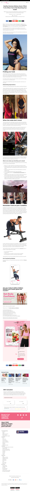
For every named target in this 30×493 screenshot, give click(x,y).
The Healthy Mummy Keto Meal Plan (18, 172)
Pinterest (3, 452)
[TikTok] (22, 418)
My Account (3, 464)
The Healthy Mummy (4, 430)
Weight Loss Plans (5, 457)
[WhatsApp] (19, 21)
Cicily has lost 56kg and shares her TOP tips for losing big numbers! (25, 380)
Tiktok (3, 454)
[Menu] (1, 2)
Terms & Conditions (17, 477)
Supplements (4, 459)
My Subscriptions (4, 468)
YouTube (3, 453)
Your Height (9, 401)
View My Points (4, 469)
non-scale (21, 248)
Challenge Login (4, 466)
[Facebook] (7, 21)
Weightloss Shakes (5, 458)
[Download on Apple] (12, 487)
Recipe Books (4, 460)
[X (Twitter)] (10, 21)
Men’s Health (4, 462)
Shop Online (3, 455)
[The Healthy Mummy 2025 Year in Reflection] (4, 375)
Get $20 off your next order (6, 470)
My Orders (3, 467)
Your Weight (21, 401)
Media (3, 432)
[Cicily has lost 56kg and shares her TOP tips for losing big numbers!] (25, 375)
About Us (3, 431)
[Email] (23, 21)
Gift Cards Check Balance (6, 471)
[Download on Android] (17, 487)
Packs (3, 461)
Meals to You (4, 463)
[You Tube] (26, 415)
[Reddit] (16, 21)
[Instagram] (21, 415)
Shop (3, 456)
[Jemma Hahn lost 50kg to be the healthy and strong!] (18, 375)
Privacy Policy (12, 477)
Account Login (4, 465)
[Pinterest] (13, 21)
